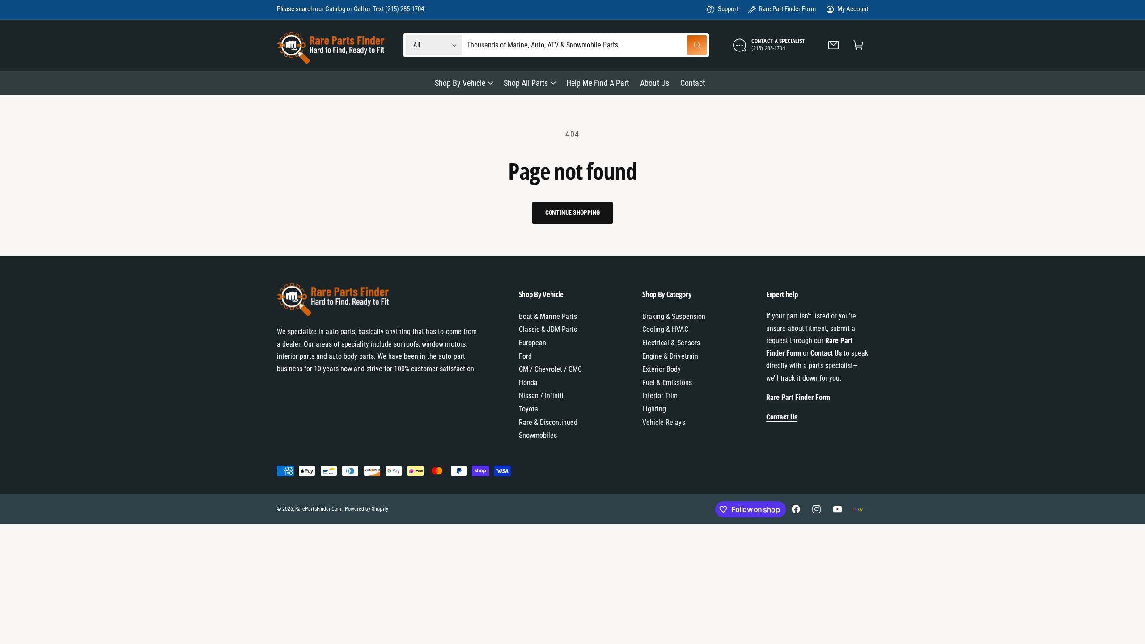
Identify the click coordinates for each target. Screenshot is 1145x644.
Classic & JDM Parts (548, 329)
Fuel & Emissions (666, 382)
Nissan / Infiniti (541, 395)
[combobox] (587, 45)
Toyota (528, 409)
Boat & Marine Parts (548, 316)
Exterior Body (661, 369)
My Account (852, 9)
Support (728, 9)
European (532, 343)
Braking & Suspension (673, 316)
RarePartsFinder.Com (318, 509)
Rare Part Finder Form (787, 9)
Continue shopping (572, 212)
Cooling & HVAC (665, 329)
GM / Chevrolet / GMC (550, 369)
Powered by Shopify (366, 509)
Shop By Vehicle (460, 83)
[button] (858, 45)
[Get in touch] (834, 45)
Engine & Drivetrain (670, 356)
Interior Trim (660, 395)
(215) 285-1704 (404, 9)
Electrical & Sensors (671, 343)
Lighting (654, 409)
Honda (528, 382)
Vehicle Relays (663, 422)
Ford (525, 356)
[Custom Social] (858, 509)
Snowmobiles (538, 435)
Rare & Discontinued (548, 422)
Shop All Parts (526, 83)
